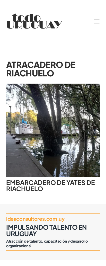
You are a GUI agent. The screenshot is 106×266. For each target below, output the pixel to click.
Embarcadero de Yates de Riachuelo (50, 185)
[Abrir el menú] (97, 21)
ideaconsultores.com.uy (35, 219)
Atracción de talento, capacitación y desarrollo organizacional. (47, 243)
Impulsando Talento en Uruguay (46, 230)
